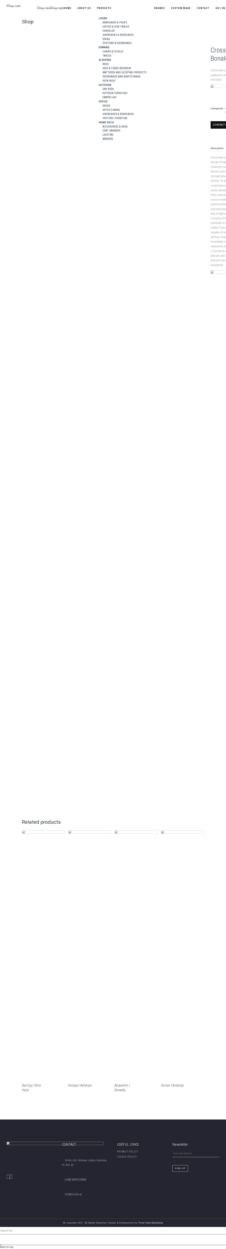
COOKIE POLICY (127, 1156)
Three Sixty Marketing (150, 1223)
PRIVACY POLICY (127, 1151)
